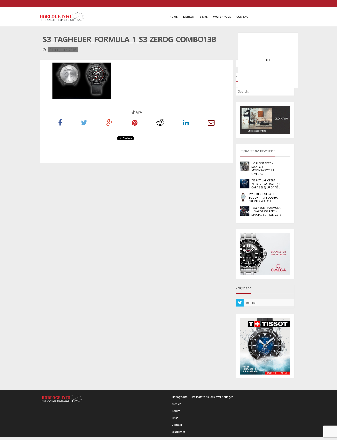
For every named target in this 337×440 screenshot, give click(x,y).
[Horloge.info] (62, 17)
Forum (176, 411)
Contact (177, 425)
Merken (176, 404)
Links (175, 418)
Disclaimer (178, 432)
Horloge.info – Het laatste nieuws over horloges (202, 397)
